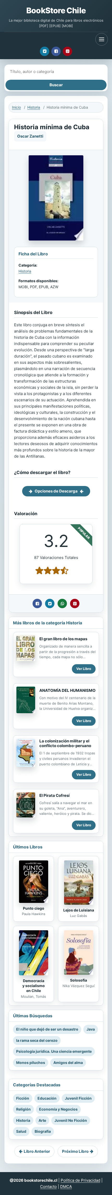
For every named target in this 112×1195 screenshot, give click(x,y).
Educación (47, 1098)
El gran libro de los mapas (63, 638)
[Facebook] (56, 51)
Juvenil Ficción (78, 1098)
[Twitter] (44, 51)
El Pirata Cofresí (54, 795)
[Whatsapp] (62, 603)
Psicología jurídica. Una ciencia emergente (54, 1051)
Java (90, 1029)
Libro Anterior (37, 1151)
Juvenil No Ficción (70, 1120)
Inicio (16, 107)
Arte (42, 1120)
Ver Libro (83, 669)
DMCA (66, 1186)
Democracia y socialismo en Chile (33, 985)
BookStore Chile (55, 10)
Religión (23, 1109)
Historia (33, 107)
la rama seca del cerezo (37, 1040)
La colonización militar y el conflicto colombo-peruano (65, 743)
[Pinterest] (67, 51)
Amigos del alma (68, 1062)
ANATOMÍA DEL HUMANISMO (67, 690)
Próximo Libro (75, 1151)
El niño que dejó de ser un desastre (47, 1029)
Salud (21, 1131)
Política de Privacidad (80, 1180)
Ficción (22, 1098)
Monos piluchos (30, 1062)
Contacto (48, 1186)
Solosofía (78, 980)
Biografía (43, 1131)
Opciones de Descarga (56, 491)
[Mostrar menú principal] (101, 39)
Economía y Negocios (58, 1109)
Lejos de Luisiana (78, 910)
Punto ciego (33, 908)
